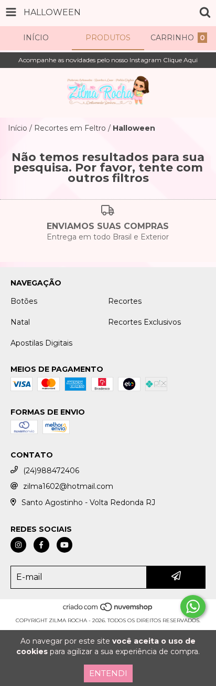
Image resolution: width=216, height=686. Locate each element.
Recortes (125, 301)
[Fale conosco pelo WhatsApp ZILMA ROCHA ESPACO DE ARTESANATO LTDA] (193, 606)
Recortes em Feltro (70, 128)
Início (17, 128)
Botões (23, 301)
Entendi (108, 673)
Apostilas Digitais (41, 343)
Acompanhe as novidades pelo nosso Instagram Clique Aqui (108, 60)
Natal (20, 322)
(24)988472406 (51, 470)
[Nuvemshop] (108, 610)
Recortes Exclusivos (144, 322)
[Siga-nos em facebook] (41, 545)
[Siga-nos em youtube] (64, 545)
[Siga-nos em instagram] (18, 545)
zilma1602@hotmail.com (68, 486)
